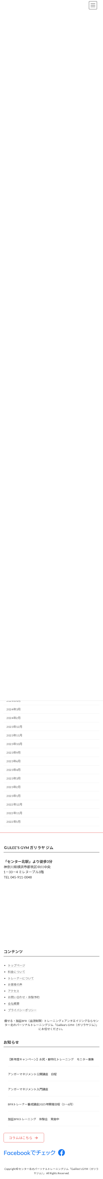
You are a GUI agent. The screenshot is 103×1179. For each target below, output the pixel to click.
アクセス (13, 991)
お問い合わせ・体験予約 (24, 997)
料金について (16, 972)
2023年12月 (14, 726)
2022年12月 (14, 804)
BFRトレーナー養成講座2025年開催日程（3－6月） (41, 1104)
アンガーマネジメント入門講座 (28, 1089)
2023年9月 (13, 752)
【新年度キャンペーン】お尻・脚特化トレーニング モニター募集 (51, 1059)
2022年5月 (13, 821)
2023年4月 (13, 770)
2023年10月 (14, 744)
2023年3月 (13, 778)
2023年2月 (13, 787)
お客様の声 (15, 985)
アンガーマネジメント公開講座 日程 (32, 1074)
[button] (24, 1138)
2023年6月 (13, 761)
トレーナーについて (21, 978)
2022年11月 (14, 813)
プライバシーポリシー (22, 1010)
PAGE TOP (95, 1139)
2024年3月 (13, 709)
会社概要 (13, 1003)
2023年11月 (14, 735)
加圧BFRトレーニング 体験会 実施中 (33, 1119)
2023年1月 (13, 795)
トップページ (16, 965)
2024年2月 (13, 718)
